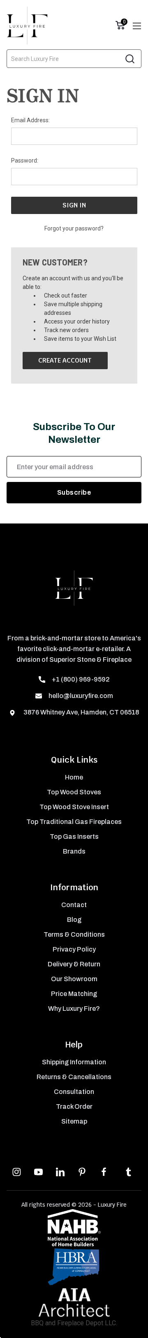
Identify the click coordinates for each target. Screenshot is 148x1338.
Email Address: (30, 120)
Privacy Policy (74, 949)
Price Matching (74, 993)
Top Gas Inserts (74, 836)
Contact (74, 904)
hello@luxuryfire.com (81, 695)
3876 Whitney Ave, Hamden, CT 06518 (80, 712)
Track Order (74, 1106)
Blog (74, 919)
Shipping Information (74, 1062)
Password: (24, 160)
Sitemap (74, 1121)
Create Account (65, 360)
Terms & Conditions (74, 934)
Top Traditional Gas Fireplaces (74, 821)
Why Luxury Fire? (74, 1008)
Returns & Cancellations (74, 1076)
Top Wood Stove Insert (74, 806)
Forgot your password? (74, 228)
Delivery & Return (74, 964)
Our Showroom (74, 978)
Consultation (74, 1091)
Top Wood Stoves (74, 792)
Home (74, 777)
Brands (74, 851)
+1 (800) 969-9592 (81, 679)
